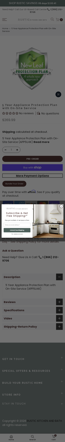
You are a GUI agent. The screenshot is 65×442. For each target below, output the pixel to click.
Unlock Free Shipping (17, 230)
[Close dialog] (61, 206)
